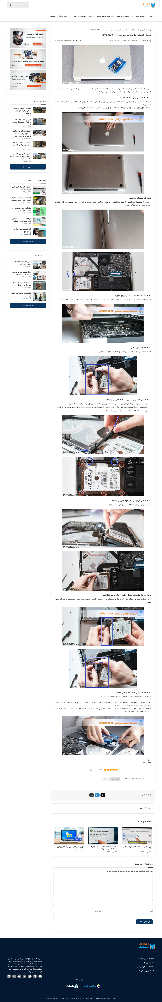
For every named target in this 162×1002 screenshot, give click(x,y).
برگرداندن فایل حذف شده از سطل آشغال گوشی (21, 209)
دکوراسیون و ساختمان (105, 16)
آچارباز (51, 998)
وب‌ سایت (98, 911)
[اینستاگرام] (9, 976)
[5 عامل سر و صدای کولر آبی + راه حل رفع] (39, 232)
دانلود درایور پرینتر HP (146, 971)
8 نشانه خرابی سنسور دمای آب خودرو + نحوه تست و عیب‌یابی (20, 198)
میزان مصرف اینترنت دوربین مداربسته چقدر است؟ (21, 273)
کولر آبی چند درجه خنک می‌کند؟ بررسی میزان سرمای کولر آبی (21, 122)
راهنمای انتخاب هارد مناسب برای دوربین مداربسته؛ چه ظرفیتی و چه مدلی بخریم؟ (21, 133)
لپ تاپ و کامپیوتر (127, 30)
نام (151, 901)
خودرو (91, 16)
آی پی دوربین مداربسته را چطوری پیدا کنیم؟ (22, 262)
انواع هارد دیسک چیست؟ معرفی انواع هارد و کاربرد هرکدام (22, 110)
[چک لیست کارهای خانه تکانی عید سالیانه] (39, 296)
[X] (102, 795)
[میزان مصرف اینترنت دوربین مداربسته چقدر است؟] (39, 275)
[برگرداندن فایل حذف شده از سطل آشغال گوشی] (39, 211)
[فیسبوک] (30, 977)
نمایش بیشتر (29, 167)
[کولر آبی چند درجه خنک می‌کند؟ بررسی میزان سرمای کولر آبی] (39, 121)
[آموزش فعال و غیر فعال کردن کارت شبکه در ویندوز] (137, 835)
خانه (151, 16)
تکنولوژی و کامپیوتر (140, 16)
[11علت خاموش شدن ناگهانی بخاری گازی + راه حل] (39, 285)
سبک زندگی (63, 16)
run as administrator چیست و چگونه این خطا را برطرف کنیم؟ (104, 848)
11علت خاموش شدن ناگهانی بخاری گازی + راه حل (21, 283)
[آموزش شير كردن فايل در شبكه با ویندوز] (69, 835)
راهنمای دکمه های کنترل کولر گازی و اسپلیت (21, 188)
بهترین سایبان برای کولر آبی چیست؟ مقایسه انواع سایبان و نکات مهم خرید (20, 156)
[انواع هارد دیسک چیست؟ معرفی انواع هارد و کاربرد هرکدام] (39, 110)
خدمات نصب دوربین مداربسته (144, 967)
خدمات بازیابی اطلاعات (146, 958)
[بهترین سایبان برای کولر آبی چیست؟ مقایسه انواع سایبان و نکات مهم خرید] (39, 156)
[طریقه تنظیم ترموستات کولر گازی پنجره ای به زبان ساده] (39, 221)
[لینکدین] (97, 795)
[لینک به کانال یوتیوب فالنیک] (40, 976)
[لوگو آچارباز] (148, 5)
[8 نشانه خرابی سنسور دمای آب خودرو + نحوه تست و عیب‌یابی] (39, 200)
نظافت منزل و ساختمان (78, 16)
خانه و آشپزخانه (123, 16)
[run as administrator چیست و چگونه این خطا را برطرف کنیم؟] (103, 835)
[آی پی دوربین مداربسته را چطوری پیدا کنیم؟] (39, 264)
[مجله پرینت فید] (92, 986)
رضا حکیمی (145, 807)
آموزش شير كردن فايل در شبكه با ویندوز (70, 847)
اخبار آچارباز (51, 16)
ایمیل (150, 911)
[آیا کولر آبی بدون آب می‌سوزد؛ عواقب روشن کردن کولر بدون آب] (39, 144)
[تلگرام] (19, 977)
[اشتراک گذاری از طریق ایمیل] (91, 795)
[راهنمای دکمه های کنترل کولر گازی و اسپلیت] (39, 190)
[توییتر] (24, 977)
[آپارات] (35, 976)
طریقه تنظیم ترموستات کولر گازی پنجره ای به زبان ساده (21, 219)
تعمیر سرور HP (149, 962)
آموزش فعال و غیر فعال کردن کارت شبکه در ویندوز (137, 848)
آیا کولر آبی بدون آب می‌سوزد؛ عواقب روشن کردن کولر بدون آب (21, 145)
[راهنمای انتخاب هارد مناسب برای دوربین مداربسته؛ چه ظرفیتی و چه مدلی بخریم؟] (39, 133)
